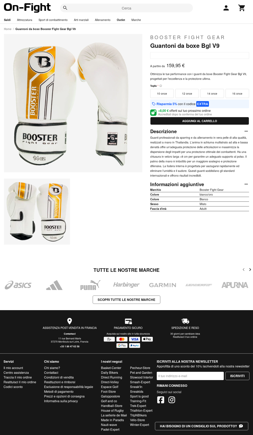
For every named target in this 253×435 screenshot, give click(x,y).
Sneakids (136, 391)
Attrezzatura (24, 20)
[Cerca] (65, 8)
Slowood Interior (141, 377)
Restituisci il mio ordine (20, 382)
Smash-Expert (140, 382)
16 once (237, 93)
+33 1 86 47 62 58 (69, 346)
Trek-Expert (138, 405)
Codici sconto (13, 386)
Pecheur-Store (140, 367)
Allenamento (102, 20)
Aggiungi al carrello (199, 121)
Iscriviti (237, 376)
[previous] (243, 270)
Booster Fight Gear (187, 37)
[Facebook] (161, 400)
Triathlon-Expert (141, 410)
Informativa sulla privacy (61, 401)
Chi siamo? (52, 367)
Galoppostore (110, 396)
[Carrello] (242, 8)
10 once (162, 93)
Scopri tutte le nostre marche (126, 299)
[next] (250, 270)
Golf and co (109, 401)
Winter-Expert (139, 424)
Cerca (126, 7)
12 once (187, 93)
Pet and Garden (141, 372)
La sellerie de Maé (114, 415)
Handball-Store (111, 405)
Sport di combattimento (53, 20)
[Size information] (160, 85)
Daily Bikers (109, 372)
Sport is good (139, 396)
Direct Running (111, 377)
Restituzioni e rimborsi (59, 382)
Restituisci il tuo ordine (185, 336)
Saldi (7, 20)
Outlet (121, 20)
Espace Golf (109, 386)
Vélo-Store (137, 420)
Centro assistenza (16, 372)
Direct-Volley (110, 382)
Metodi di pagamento (59, 391)
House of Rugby (112, 410)
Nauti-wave (109, 424)
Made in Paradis (112, 420)
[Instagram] (172, 400)
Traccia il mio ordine (18, 377)
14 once (212, 93)
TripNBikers (138, 415)
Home (7, 29)
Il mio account (13, 367)
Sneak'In (136, 386)
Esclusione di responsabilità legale (68, 386)
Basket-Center (111, 367)
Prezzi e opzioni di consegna (64, 396)
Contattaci (70, 333)
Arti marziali (81, 20)
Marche (136, 20)
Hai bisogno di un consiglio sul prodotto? (198, 426)
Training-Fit (138, 401)
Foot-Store (108, 391)
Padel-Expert (110, 429)
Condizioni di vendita (59, 377)
